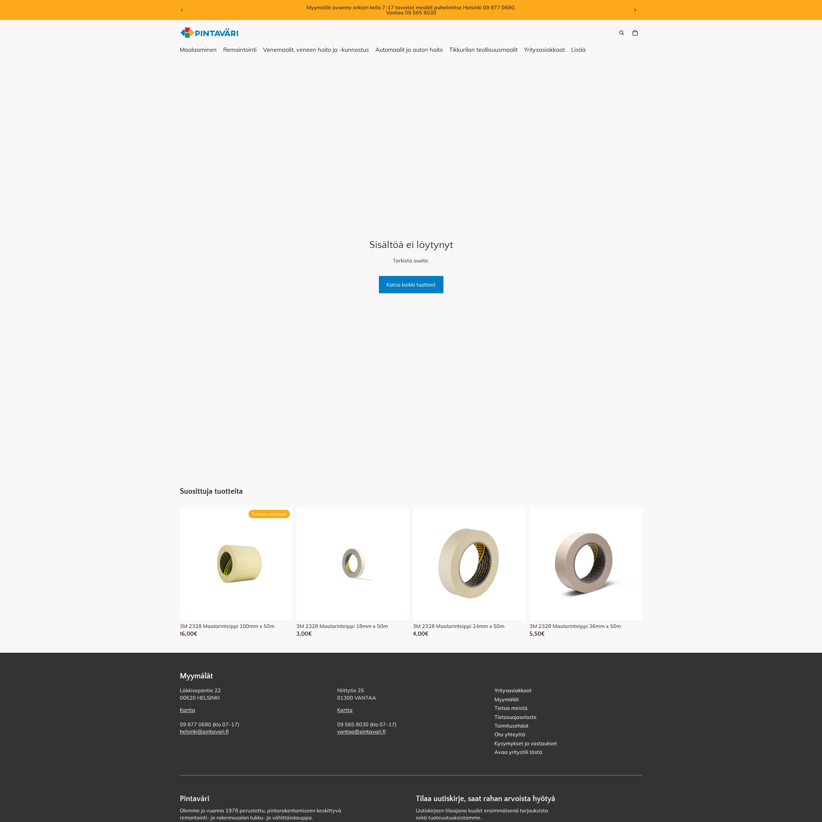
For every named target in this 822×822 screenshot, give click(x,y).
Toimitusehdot (511, 725)
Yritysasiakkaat (513, 690)
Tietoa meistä (511, 708)
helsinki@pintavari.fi (204, 732)
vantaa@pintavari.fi (361, 732)
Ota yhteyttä (509, 734)
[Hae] (622, 33)
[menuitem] (578, 50)
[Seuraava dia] (635, 10)
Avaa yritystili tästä (518, 752)
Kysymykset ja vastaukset (525, 743)
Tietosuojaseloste (515, 717)
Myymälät (506, 699)
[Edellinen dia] (182, 10)
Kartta (187, 710)
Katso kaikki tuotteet (411, 284)
